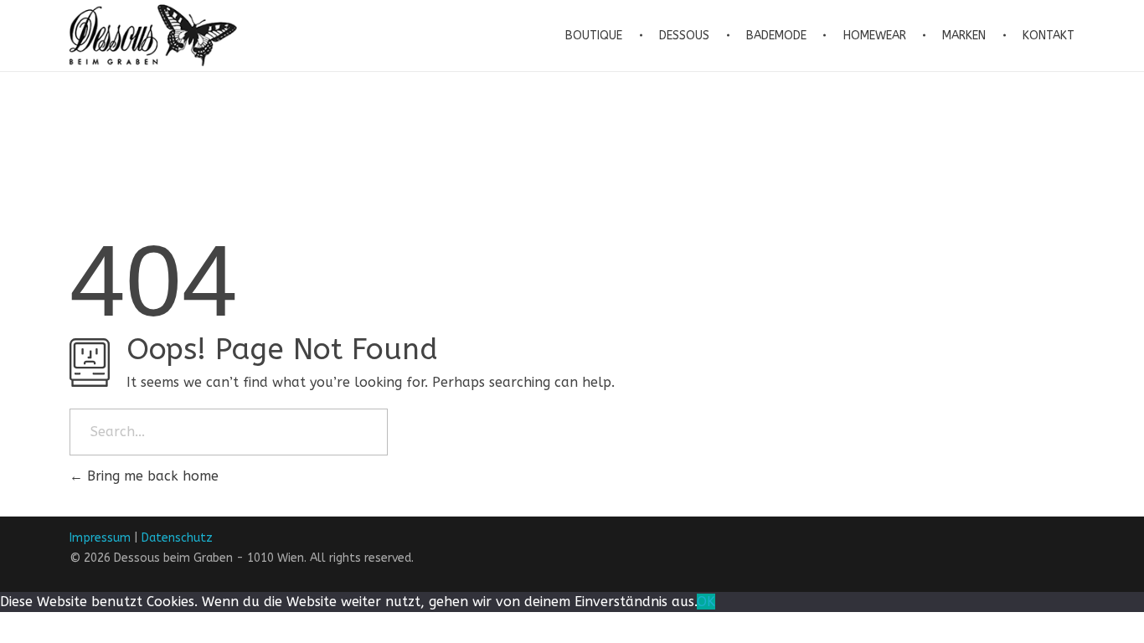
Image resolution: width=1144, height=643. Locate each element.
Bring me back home (151, 476)
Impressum (100, 538)
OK (706, 602)
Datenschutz (177, 538)
